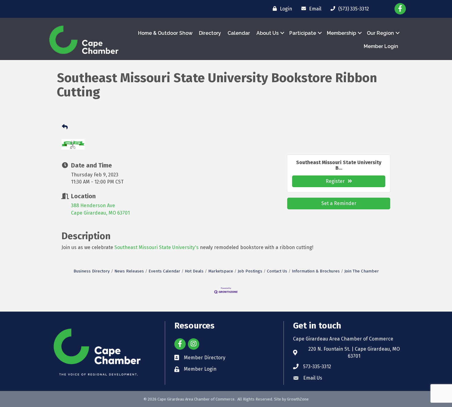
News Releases (129, 271)
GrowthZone (298, 399)
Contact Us (277, 271)
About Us (267, 33)
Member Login (381, 46)
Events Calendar (164, 271)
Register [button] (335, 181)
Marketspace (220, 271)
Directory (210, 33)
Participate (302, 33)
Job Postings (250, 271)
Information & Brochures (316, 271)
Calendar (239, 33)
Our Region (380, 33)
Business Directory (91, 271)
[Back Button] (65, 127)
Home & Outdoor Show (165, 33)
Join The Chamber (361, 271)
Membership (341, 33)
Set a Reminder (338, 203)
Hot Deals (194, 271)
